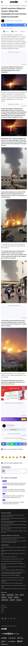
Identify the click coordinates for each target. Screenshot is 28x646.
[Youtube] (11, 618)
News (2, 5)
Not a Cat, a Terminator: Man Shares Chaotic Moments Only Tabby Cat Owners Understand (14, 490)
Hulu (17, 594)
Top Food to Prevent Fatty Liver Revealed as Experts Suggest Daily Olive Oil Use (13, 496)
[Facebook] (5, 618)
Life (4, 493)
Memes (10, 597)
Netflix (3, 594)
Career (2, 610)
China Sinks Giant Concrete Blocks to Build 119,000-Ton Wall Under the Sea (13, 503)
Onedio (4, 481)
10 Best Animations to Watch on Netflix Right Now (12, 583)
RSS (2, 612)
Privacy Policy (4, 607)
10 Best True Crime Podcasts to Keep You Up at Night (12, 577)
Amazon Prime (10, 594)
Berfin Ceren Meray (13, 20)
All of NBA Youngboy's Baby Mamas (9, 556)
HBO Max (12, 600)
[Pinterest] (14, 618)
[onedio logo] (13, 629)
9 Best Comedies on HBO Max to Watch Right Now (12, 569)
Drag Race (19, 600)
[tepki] (2, 457)
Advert (2, 608)
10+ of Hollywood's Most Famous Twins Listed (11, 561)
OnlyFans (16, 597)
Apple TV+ (4, 597)
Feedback (3, 605)
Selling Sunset (5, 600)
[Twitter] (8, 618)
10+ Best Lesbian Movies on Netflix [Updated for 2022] (13, 588)
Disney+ (22, 594)
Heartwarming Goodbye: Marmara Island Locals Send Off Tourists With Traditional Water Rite (14, 484)
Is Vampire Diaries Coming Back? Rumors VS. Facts (12, 559)
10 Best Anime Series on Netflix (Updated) (10, 575)
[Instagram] (2, 618)
